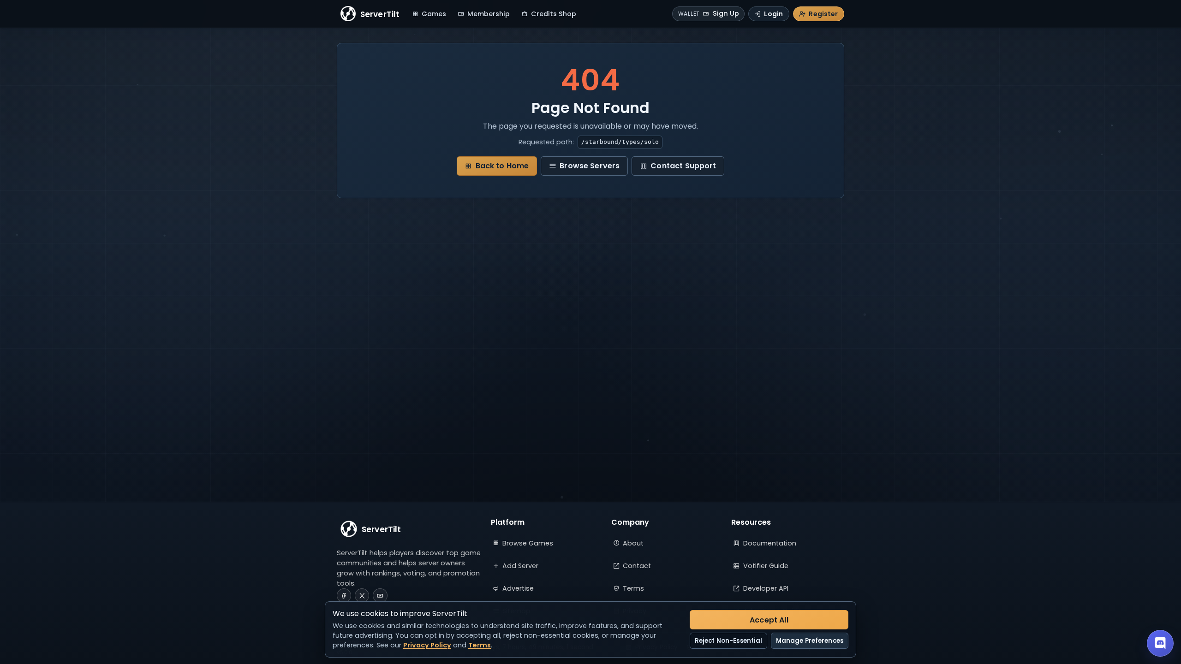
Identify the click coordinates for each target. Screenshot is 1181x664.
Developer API (765, 588)
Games (434, 13)
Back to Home (502, 165)
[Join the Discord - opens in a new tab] (1160, 643)
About (633, 543)
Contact (637, 565)
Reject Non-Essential (729, 640)
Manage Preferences (809, 640)
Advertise (518, 588)
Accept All (769, 620)
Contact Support (683, 165)
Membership (488, 13)
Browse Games (527, 543)
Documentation (769, 543)
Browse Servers (590, 165)
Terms (633, 588)
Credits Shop (553, 13)
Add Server (520, 565)
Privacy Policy (427, 645)
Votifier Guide (765, 565)
